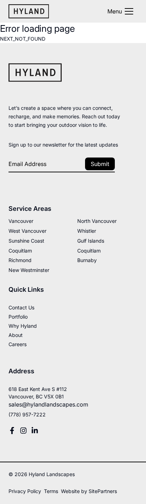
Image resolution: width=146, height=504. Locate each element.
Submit (100, 163)
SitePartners (103, 491)
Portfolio (18, 317)
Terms (51, 491)
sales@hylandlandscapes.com (48, 404)
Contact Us (21, 307)
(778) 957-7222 (27, 414)
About (16, 335)
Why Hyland (23, 326)
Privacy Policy (25, 491)
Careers (18, 344)
